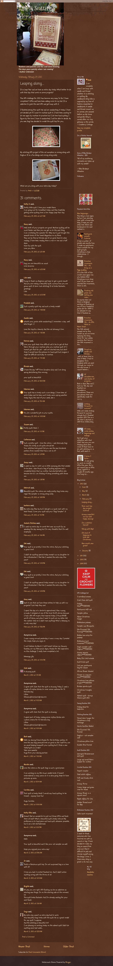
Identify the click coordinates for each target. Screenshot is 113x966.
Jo (25, 861)
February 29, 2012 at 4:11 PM (34, 515)
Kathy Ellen (28, 812)
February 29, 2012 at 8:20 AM (34, 381)
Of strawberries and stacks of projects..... (89, 377)
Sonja (26, 911)
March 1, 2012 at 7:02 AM (33, 756)
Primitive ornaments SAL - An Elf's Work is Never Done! (85, 322)
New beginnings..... (83, 213)
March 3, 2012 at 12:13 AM (33, 878)
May (84, 491)
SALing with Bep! (88, 529)
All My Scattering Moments (36, 12)
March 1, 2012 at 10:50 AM (33, 804)
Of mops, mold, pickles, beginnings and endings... (89, 432)
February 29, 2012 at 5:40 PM (34, 563)
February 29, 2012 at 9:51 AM (34, 401)
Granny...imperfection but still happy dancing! (88, 516)
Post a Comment (28, 937)
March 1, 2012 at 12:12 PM (32, 827)
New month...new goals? (87, 544)
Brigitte (26, 886)
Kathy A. (27, 204)
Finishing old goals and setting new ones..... (88, 293)
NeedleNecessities (90, 873)
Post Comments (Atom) (37, 952)
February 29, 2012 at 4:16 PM (34, 535)
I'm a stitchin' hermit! (87, 524)
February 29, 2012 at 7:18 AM (34, 332)
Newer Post (24, 946)
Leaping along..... (87, 502)
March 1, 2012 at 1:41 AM (32, 675)
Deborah (27, 487)
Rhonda (26, 366)
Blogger (68, 962)
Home (47, 946)
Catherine (27, 439)
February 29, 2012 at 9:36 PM (34, 627)
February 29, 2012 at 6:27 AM (34, 216)
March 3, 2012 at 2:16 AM (33, 903)
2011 (81, 555)
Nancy (26, 224)
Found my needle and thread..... (88, 351)
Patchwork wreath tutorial (88, 236)
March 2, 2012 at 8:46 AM (33, 852)
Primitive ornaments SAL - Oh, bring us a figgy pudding (84, 265)
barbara (27, 505)
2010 (82, 559)
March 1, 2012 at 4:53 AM (33, 700)
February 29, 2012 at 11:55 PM (34, 660)
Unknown (27, 389)
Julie (25, 668)
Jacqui (26, 462)
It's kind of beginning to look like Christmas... (87, 536)
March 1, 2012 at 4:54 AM (33, 728)
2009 (82, 563)
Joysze (26, 424)
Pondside (27, 303)
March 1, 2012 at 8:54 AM (33, 781)
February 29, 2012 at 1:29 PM (34, 454)
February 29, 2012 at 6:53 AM (34, 295)
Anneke (26, 318)
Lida (25, 277)
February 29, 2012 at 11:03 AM (34, 416)
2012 (82, 484)
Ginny (26, 599)
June (84, 487)
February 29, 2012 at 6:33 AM (34, 269)
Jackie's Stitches (30, 523)
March (84, 495)
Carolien (27, 790)
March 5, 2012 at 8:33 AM (33, 931)
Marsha (26, 764)
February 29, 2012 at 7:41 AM (34, 358)
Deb (25, 543)
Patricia (26, 341)
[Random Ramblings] (85, 148)
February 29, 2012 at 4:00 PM (34, 497)
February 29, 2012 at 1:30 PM (34, 479)
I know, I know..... (87, 457)
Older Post (68, 946)
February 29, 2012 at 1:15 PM (34, 431)
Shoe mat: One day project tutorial (87, 508)
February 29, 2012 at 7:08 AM (34, 310)
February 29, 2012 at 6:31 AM (34, 252)
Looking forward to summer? (88, 406)
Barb (25, 736)
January (85, 550)
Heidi (89, 80)
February (86, 499)
